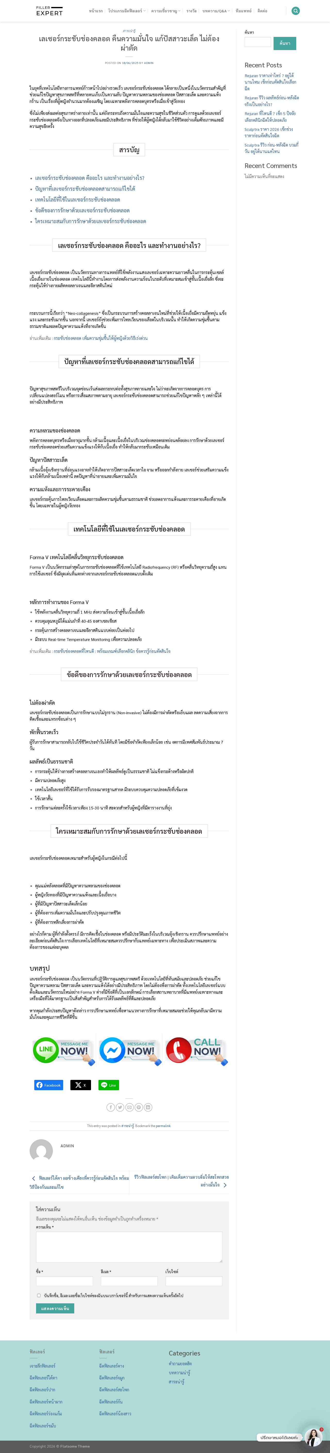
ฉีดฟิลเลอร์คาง (111, 1366)
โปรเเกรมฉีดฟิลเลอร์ (125, 11)
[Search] (296, 11)
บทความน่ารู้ (179, 1372)
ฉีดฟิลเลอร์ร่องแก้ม (46, 1413)
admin (149, 63)
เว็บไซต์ (172, 1271)
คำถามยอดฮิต (180, 1363)
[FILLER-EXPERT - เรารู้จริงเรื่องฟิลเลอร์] (55, 11)
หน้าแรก (96, 11)
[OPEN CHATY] (313, 1437)
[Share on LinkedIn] (148, 1107)
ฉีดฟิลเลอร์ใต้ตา (43, 1377)
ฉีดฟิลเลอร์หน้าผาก (46, 1401)
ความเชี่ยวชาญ (164, 11)
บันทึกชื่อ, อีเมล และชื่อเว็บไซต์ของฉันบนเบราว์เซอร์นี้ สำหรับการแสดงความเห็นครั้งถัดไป (113, 1295)
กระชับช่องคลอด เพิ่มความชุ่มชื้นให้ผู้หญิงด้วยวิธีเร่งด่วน (101, 338)
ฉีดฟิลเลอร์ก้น (111, 1401)
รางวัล (191, 11)
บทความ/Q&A (214, 11)
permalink (163, 1125)
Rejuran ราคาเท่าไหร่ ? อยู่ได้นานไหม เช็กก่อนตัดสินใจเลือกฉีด (270, 82)
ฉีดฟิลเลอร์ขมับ (43, 1425)
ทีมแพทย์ (244, 11)
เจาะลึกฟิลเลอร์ (42, 1366)
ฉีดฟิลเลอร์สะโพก (114, 1389)
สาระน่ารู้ (129, 31)
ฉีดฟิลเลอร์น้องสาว (115, 1413)
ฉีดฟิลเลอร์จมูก (112, 1377)
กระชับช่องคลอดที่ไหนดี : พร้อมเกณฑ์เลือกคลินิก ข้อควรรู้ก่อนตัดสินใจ (112, 651)
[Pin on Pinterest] (139, 1107)
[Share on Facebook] (110, 1107)
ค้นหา (249, 32)
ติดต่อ (262, 11)
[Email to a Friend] (129, 1107)
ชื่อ (39, 1271)
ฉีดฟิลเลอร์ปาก (42, 1389)
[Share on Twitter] (120, 1107)
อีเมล (106, 1271)
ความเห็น (45, 1227)
